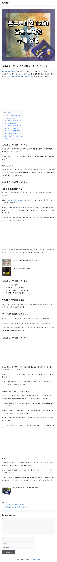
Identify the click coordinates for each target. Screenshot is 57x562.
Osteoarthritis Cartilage (14, 200)
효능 (5, 502)
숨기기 (9, 112)
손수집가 (6, 2)
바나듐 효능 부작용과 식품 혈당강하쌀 (15, 507)
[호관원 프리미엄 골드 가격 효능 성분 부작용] (28, 490)
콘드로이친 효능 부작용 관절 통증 (14, 504)
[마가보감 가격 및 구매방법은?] (28, 271)
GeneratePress (36, 559)
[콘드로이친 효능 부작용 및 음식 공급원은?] (28, 262)
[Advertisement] (28, 93)
